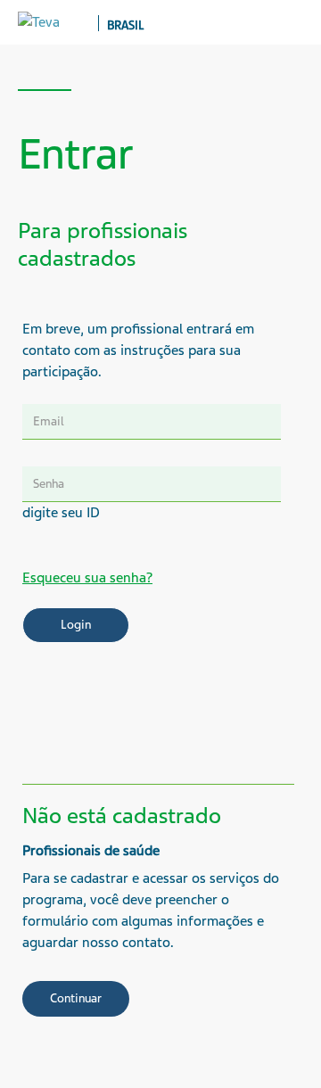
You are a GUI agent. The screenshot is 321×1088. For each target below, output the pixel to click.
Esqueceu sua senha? (87, 578)
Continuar (76, 998)
